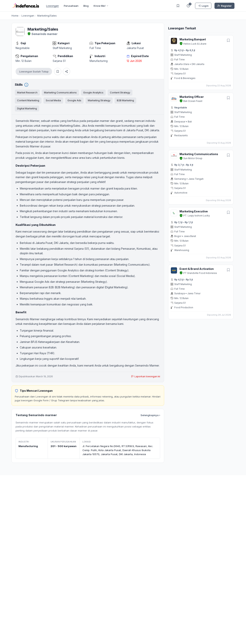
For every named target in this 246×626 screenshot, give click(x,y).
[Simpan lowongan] (57, 71)
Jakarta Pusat (135, 48)
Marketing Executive (194, 211)
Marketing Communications (199, 154)
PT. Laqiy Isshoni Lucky (196, 215)
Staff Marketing (62, 48)
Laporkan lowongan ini (147, 376)
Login (205, 5)
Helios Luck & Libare (194, 43)
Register (226, 5)
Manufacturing (99, 60)
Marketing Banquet (193, 39)
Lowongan (52, 5)
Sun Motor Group (192, 158)
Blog (86, 5)
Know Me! (100, 5)
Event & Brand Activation (197, 268)
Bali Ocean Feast (192, 101)
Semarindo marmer (44, 34)
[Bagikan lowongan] (66, 71)
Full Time (95, 48)
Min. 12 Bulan (24, 60)
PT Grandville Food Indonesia (200, 273)
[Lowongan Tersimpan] (178, 5)
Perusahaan (71, 5)
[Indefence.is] (25, 6)
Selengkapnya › (150, 415)
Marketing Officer (192, 96)
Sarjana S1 (59, 60)
